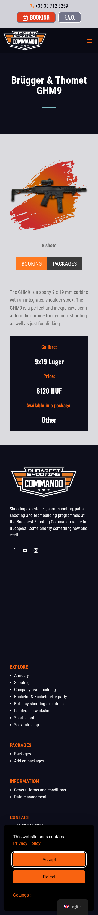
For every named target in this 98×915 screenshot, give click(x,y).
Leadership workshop (32, 710)
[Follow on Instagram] (36, 550)
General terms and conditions (40, 789)
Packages (22, 753)
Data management (30, 797)
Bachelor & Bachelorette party (40, 696)
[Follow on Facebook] (14, 550)
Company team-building (35, 689)
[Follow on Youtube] (25, 550)
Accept (49, 859)
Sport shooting (27, 717)
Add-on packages (29, 760)
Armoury (21, 675)
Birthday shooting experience (40, 703)
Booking (36, 17)
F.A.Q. (69, 17)
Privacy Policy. (27, 843)
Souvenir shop (26, 724)
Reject (49, 877)
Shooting (22, 682)
